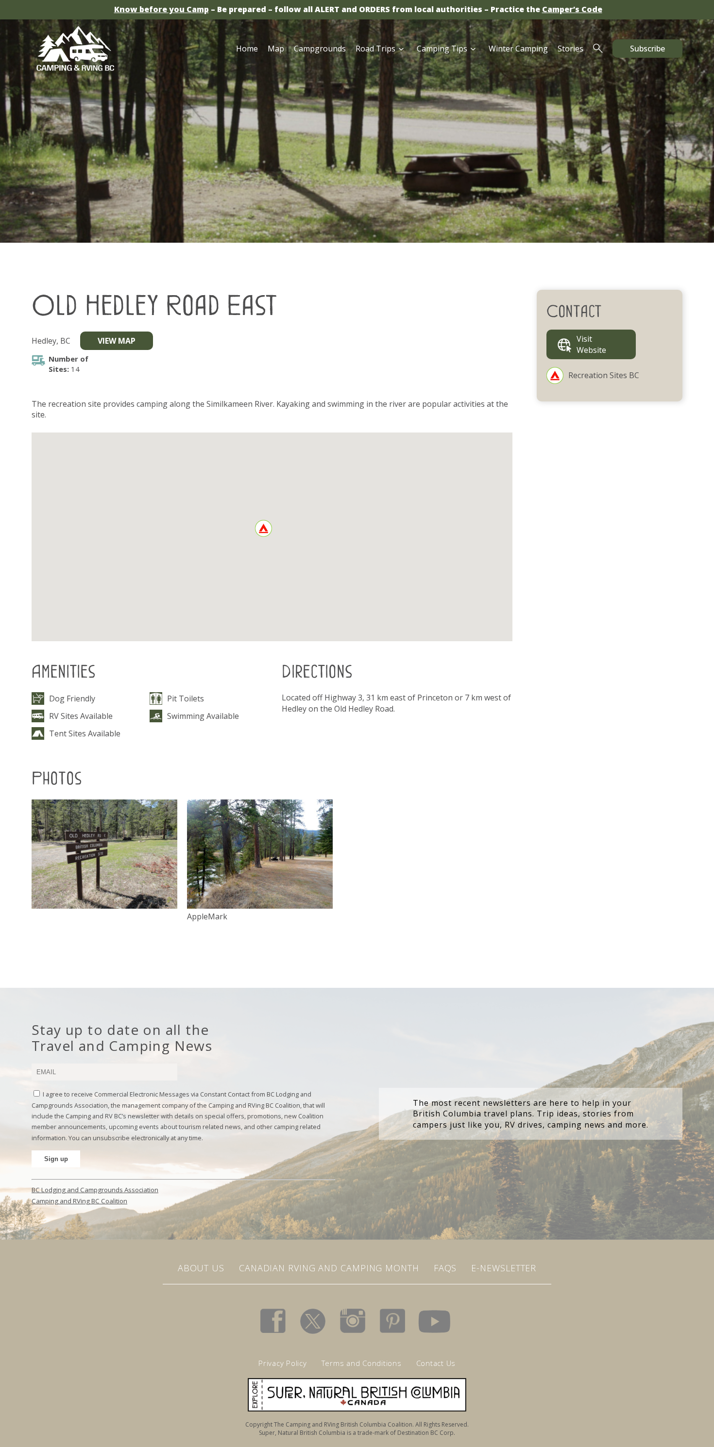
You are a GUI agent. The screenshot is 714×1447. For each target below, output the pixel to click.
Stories (570, 48)
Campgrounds (320, 48)
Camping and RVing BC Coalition (79, 1201)
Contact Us (436, 1363)
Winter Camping (518, 48)
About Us (201, 1268)
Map (276, 48)
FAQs (445, 1268)
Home (247, 48)
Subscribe (647, 48)
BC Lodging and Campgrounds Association (95, 1189)
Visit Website (591, 344)
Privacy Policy (282, 1363)
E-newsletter (503, 1268)
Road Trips (375, 48)
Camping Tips (442, 48)
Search (598, 48)
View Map (117, 340)
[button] (263, 528)
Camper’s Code (572, 9)
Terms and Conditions (362, 1363)
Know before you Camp (161, 9)
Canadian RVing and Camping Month (329, 1268)
